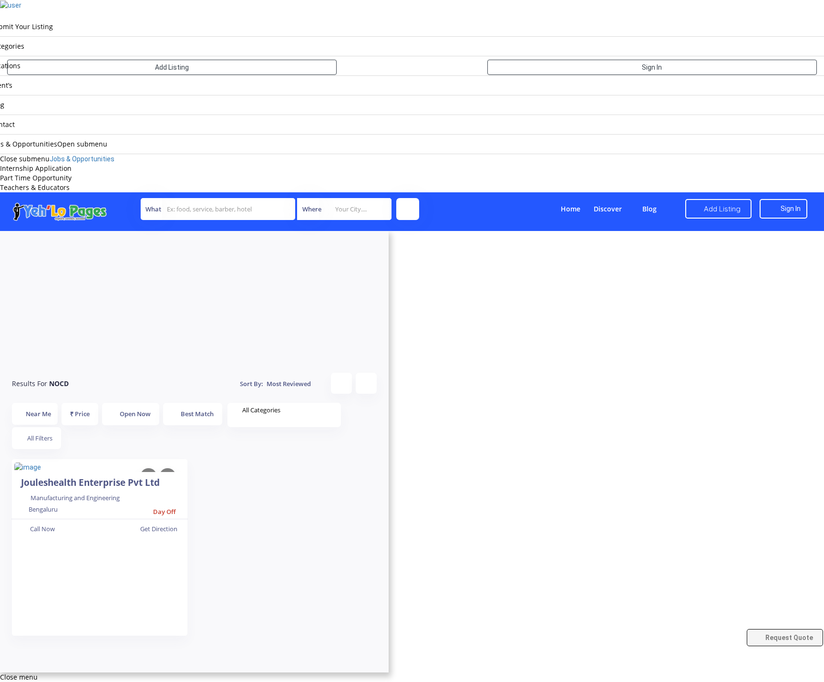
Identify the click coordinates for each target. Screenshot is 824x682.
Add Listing (172, 67)
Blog (649, 208)
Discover (608, 208)
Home (570, 208)
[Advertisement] (194, 298)
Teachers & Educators (35, 187)
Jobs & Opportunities (82, 159)
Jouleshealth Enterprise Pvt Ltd (90, 482)
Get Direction (158, 529)
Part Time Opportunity (36, 177)
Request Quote (788, 637)
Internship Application (36, 168)
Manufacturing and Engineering (75, 497)
